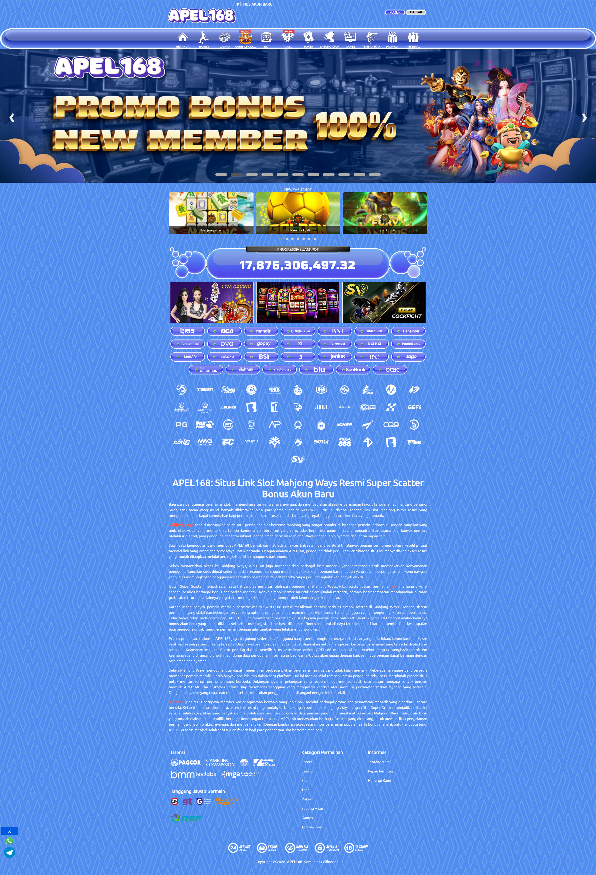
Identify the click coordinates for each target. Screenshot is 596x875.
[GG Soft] (321, 389)
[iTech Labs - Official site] (246, 765)
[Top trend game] (274, 407)
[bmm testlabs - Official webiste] (195, 777)
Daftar (416, 12)
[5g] (251, 424)
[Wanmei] (344, 389)
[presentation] (11, 116)
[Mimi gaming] (205, 442)
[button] (221, 174)
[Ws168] (414, 442)
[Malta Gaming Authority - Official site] (242, 777)
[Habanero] (321, 424)
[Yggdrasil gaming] (274, 442)
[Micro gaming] (391, 389)
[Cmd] (228, 389)
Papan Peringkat (381, 771)
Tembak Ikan (311, 826)
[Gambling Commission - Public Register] (222, 765)
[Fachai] (228, 442)
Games (307, 817)
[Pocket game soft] (181, 424)
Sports (306, 761)
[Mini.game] (228, 407)
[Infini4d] (368, 442)
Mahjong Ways (181, 524)
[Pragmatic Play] (298, 389)
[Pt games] (228, 424)
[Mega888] (344, 442)
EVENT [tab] (298, 189)
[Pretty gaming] (205, 407)
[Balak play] (391, 442)
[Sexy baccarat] (368, 389)
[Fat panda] (205, 424)
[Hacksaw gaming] (321, 442)
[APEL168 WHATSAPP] (9, 840)
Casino (306, 771)
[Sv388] (298, 459)
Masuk (394, 12)
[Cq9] (391, 424)
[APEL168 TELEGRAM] (9, 851)
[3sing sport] (274, 389)
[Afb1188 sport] (181, 389)
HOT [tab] (308, 189)
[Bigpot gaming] (298, 407)
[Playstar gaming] (368, 424)
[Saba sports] (251, 389)
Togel (306, 789)
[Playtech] (414, 389)
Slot (304, 780)
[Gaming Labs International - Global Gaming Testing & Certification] (267, 765)
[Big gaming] (251, 407)
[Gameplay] (181, 407)
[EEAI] (414, 407)
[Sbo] (205, 389)
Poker (306, 798)
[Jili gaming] (321, 407)
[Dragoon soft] (298, 442)
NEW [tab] (288, 189)
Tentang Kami (379, 761)
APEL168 (176, 701)
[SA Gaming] (344, 407)
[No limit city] (251, 442)
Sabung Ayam (312, 808)
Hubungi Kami (379, 780)
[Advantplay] (274, 424)
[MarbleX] (391, 407)
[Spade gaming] (298, 424)
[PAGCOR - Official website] (188, 765)
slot (395, 586)
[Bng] (414, 424)
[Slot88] (181, 442)
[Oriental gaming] (368, 407)
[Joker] (344, 424)
